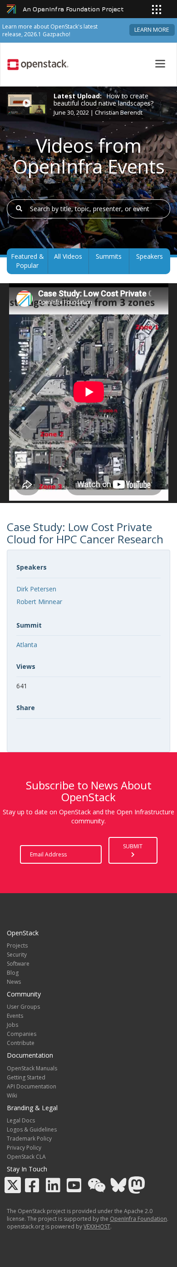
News (14, 982)
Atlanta (26, 644)
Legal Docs (21, 1120)
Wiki (12, 1095)
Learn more (151, 30)
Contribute (20, 1043)
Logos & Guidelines (32, 1129)
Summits (109, 256)
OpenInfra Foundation (138, 1219)
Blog (13, 973)
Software (18, 963)
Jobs (12, 1025)
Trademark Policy (29, 1138)
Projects (17, 945)
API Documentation (31, 1086)
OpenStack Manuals (32, 1068)
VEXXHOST (97, 1226)
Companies (21, 1034)
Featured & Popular (27, 261)
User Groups (23, 1007)
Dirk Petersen (36, 589)
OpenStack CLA (26, 1157)
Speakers (149, 256)
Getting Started (26, 1077)
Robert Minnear (39, 601)
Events (15, 1016)
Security (17, 954)
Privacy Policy (24, 1147)
